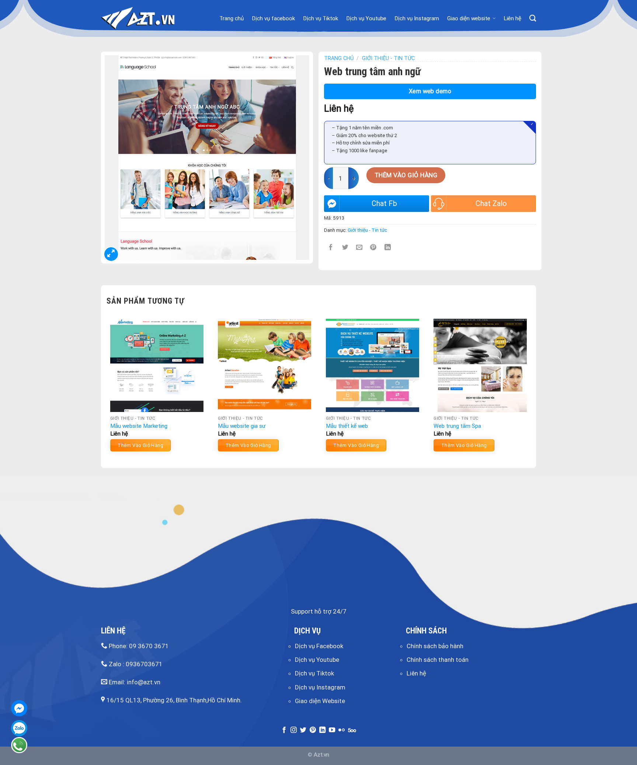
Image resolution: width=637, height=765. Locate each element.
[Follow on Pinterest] (313, 730)
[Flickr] (341, 730)
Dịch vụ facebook (273, 18)
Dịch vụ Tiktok (320, 18)
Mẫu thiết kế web (347, 426)
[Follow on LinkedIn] (322, 730)
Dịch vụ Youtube (366, 18)
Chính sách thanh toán (438, 659)
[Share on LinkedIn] (387, 247)
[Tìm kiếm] (532, 18)
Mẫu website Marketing (138, 426)
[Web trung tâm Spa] (480, 365)
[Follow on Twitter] (303, 730)
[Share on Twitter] (345, 247)
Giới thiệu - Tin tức (388, 58)
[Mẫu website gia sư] (264, 365)
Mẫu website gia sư (241, 426)
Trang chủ (231, 18)
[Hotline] (19, 745)
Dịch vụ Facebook (319, 646)
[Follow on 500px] (352, 730)
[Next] (530, 388)
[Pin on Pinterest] (373, 247)
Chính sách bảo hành (435, 646)
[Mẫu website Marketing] (156, 365)
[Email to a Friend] (359, 247)
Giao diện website (468, 18)
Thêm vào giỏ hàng (406, 175)
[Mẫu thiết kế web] (372, 365)
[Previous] (106, 388)
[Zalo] (19, 728)
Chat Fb (384, 203)
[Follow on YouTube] (332, 730)
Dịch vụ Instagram (416, 18)
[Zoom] (111, 254)
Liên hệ (512, 18)
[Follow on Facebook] (284, 730)
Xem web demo (430, 91)
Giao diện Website (320, 701)
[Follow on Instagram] (293, 730)
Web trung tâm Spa (457, 426)
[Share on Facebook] (331, 247)
